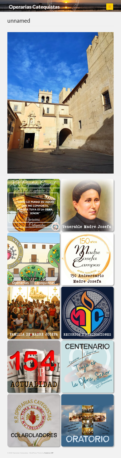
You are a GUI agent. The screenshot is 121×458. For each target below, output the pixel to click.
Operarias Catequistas (34, 7)
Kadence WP (48, 453)
